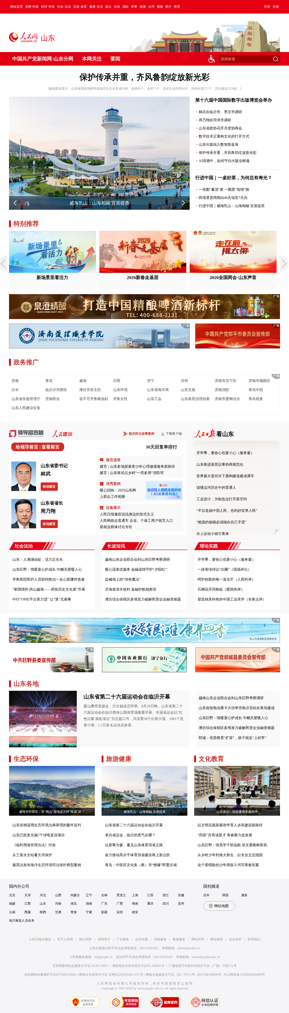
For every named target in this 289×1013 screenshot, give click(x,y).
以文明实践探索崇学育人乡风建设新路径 (230, 825)
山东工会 (154, 399)
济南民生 (52, 399)
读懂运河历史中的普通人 (216, 487)
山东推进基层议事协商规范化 (219, 464)
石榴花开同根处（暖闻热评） (221, 589)
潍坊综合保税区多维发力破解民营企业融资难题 (143, 599)
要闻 (115, 59)
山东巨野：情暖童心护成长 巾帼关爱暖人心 (47, 569)
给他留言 (49, 486)
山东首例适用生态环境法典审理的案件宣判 (46, 825)
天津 (27, 895)
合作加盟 (141, 939)
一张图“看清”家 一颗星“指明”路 (224, 189)
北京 (12, 895)
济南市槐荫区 (259, 381)
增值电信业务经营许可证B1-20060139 (138, 966)
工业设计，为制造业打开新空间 (221, 499)
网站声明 (197, 939)
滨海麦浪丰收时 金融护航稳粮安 (130, 589)
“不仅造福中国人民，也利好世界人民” (226, 510)
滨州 (184, 381)
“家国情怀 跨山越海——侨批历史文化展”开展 (48, 589)
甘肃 (58, 912)
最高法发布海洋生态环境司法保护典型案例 (46, 865)
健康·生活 (96, 6)
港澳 (143, 6)
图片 (168, 6)
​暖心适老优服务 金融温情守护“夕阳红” (136, 569)
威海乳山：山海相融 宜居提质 (144, 811)
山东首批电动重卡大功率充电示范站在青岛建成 (237, 708)
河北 (43, 895)
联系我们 (254, 939)
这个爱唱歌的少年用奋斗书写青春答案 (228, 865)
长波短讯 (116, 545)
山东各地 (26, 683)
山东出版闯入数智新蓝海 (218, 144)
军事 (134, 6)
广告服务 (123, 939)
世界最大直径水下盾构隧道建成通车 (225, 476)
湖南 (89, 903)
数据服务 (179, 939)
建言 (103, 466)
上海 (135, 895)
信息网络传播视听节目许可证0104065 (50, 974)
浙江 (166, 895)
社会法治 (24, 545)
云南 (12, 912)
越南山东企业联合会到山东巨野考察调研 (137, 559)
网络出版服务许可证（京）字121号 (170, 974)
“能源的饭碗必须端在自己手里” (221, 522)
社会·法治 (64, 6)
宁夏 (89, 912)
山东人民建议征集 (26, 408)
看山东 (225, 434)
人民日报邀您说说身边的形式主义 (127, 514)
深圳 (120, 912)
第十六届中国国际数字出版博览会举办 (233, 100)
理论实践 (209, 545)
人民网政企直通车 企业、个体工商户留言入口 (136, 520)
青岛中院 (256, 390)
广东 (104, 903)
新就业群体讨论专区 (116, 527)
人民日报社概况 (40, 939)
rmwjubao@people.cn (206, 957)
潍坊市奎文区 (90, 390)
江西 (27, 903)
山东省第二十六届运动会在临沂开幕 (127, 697)
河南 (58, 903)
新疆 (104, 912)
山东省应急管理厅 (26, 399)
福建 (12, 903)
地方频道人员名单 (21, 920)
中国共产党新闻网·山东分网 (42, 59)
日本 (206, 895)
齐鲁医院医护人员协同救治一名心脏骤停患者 (48, 579)
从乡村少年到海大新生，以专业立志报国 (230, 855)
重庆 (150, 903)
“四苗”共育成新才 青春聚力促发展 (225, 835)
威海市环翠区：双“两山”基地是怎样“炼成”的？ (52, 811)
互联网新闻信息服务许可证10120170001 (80, 966)
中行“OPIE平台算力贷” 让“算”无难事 (41, 599)
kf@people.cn (103, 957)
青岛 (49, 381)
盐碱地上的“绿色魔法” (123, 579)
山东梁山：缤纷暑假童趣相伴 (237, 811)
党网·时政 (32, 6)
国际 (125, 6)
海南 (135, 903)
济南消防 (222, 390)
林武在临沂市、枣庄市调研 (220, 112)
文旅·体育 (80, 6)
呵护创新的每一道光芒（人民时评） (226, 579)
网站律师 (216, 939)
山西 (58, 895)
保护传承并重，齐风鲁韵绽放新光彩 (144, 77)
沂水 (15, 390)
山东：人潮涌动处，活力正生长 (37, 559)
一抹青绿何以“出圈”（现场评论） (224, 569)
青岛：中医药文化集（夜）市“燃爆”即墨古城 (141, 865)
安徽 (181, 895)
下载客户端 (174, 433)
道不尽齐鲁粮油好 (93, 399)
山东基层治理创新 (195, 399)
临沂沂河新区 (56, 390)
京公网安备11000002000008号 (244, 974)
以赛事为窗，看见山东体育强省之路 (134, 845)
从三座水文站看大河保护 (32, 855)
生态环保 (26, 758)
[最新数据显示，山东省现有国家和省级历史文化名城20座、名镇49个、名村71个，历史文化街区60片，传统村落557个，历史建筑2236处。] (144, 88)
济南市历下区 (225, 381)
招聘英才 (104, 939)
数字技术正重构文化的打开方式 (224, 136)
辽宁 (89, 895)
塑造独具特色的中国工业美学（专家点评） (232, 599)
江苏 (150, 895)
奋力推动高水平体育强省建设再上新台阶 (137, 855)
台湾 (151, 6)
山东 (43, 903)
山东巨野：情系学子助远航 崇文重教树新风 (232, 845)
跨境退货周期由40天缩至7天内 (223, 198)
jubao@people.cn (189, 948)
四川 (166, 903)
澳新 (244, 895)
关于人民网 (65, 939)
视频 (160, 6)
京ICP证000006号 (209, 974)
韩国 (225, 895)
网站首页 (16, 6)
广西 (120, 903)
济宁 (150, 381)
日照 (116, 381)
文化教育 (211, 758)
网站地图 (221, 906)
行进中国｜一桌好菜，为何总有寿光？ (233, 177)
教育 (177, 6)
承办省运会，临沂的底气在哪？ (130, 835)
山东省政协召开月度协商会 (220, 128)
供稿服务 (160, 939)
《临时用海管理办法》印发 (34, 845)
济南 (15, 381)
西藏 (27, 912)
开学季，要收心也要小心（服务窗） (225, 453)
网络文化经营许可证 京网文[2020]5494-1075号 (111, 974)
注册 (276, 6)
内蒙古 (75, 895)
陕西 (43, 912)
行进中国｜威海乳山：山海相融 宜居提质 (232, 206)
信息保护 (235, 939)
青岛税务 (256, 399)
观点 (108, 6)
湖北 (73, 903)
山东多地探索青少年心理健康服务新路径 (142, 466)
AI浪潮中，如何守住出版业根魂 (224, 161)
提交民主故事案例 (141, 433)
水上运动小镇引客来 (212, 534)
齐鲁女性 (120, 399)
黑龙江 (121, 895)
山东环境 (120, 390)
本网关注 (92, 59)
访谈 (117, 6)
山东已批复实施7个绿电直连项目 (38, 835)
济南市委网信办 (227, 399)
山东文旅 (188, 390)
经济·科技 (48, 6)
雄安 (135, 912)
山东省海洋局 (158, 390)
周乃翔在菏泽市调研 (215, 120)
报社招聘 (85, 939)
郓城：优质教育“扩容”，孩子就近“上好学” (232, 738)
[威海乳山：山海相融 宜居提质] (99, 208)
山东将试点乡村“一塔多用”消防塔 (137, 473)
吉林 (104, 895)
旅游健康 (118, 758)
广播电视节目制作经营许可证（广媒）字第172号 (203, 966)
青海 (73, 912)
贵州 (181, 903)
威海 (82, 381)
